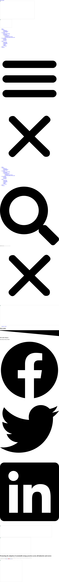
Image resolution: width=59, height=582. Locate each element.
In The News (5, 180)
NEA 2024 (4, 39)
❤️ (9, 558)
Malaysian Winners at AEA (9, 36)
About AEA (7, 35)
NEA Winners (5, 34)
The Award (3, 32)
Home (2, 28)
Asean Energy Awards (6, 173)
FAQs (2, 46)
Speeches (4, 44)
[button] (29, 107)
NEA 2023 (4, 40)
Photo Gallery (5, 42)
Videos (4, 183)
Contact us (3, 47)
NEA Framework (5, 31)
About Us (3, 29)
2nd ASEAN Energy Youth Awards (10, 37)
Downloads (5, 45)
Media (2, 41)
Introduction (5, 30)
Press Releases (5, 43)
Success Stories (4, 176)
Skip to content (2, 0)
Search (1, 245)
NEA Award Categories (6, 33)
